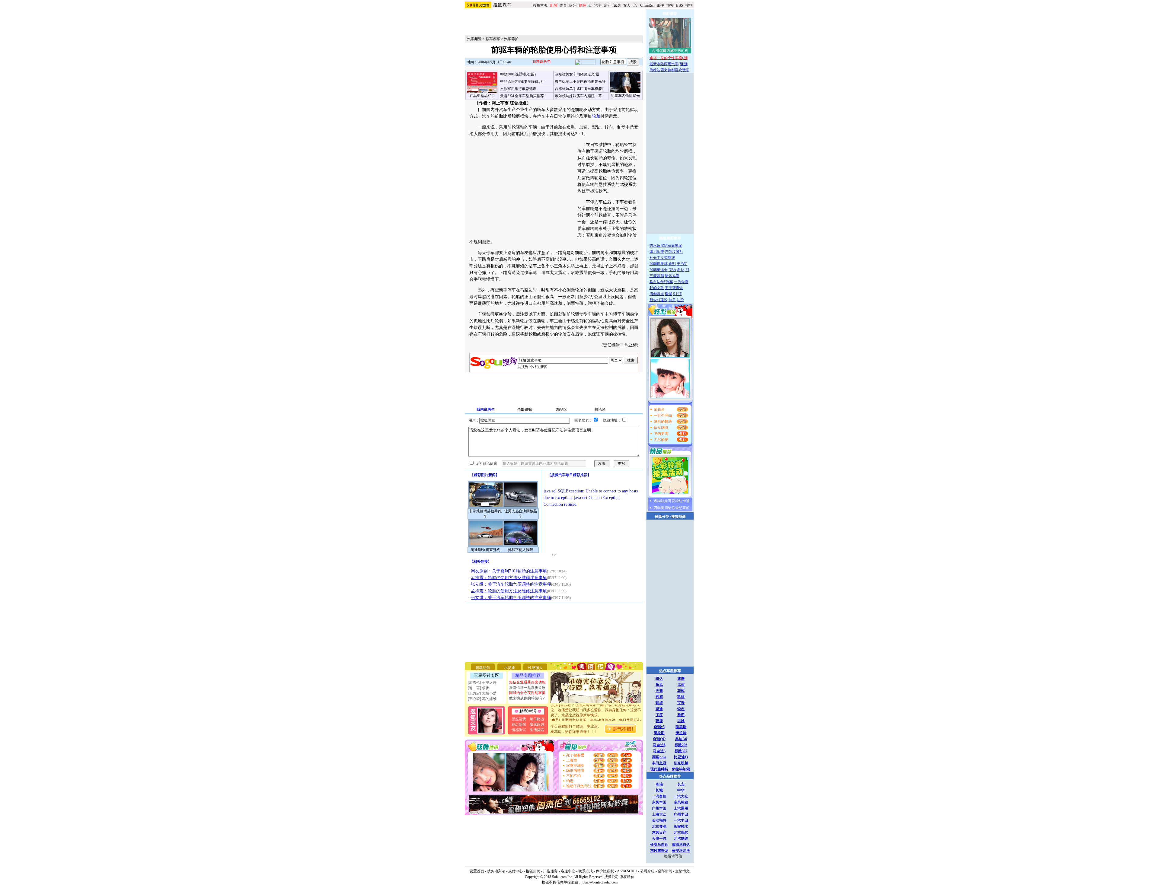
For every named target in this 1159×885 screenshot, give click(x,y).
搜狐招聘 (533, 871)
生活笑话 (537, 730)
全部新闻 (665, 871)
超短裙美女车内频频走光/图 (577, 74)
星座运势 (519, 719)
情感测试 (519, 730)
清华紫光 (657, 294)
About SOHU (627, 871)
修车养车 (493, 39)
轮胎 (596, 116)
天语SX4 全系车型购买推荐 (522, 96)
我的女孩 (657, 288)
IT (590, 5)
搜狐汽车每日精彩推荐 (569, 475)
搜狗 (689, 5)
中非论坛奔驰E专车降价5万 (522, 81)
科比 (681, 270)
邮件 (660, 5)
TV (635, 5)
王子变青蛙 (674, 288)
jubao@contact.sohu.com (600, 882)
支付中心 (515, 871)
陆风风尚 (672, 276)
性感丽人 (535, 668)
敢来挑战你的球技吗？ (527, 698)
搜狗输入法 (496, 871)
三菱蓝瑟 (657, 276)
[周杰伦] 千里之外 (482, 682)
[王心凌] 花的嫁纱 (482, 699)
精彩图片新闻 (485, 475)
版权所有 (627, 877)
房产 (607, 5)
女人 (627, 5)
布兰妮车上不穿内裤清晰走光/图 (580, 81)
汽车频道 (474, 39)
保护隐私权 (605, 871)
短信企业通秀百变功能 (527, 682)
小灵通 (509, 668)
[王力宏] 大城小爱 (482, 693)
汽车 (598, 5)
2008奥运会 (659, 270)
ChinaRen (647, 5)
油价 (680, 300)
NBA (672, 270)
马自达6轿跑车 (661, 282)
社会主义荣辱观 (662, 258)
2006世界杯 (659, 264)
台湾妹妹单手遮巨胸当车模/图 (579, 89)
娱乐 (572, 5)
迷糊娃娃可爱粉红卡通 (671, 501)
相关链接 (480, 561)
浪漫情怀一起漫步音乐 (527, 688)
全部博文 (682, 871)
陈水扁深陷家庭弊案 (666, 246)
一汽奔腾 (681, 282)
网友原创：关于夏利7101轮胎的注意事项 (509, 571)
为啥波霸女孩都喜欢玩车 (669, 70)
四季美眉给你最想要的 (671, 508)
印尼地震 (657, 252)
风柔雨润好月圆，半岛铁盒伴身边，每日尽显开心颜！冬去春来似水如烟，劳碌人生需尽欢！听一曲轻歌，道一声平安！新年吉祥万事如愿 (596, 716)
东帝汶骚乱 (674, 252)
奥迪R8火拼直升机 (485, 550)
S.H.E (677, 294)
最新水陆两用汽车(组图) (669, 64)
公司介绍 (647, 871)
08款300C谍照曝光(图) (518, 74)
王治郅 (682, 264)
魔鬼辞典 (537, 724)
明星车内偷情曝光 (625, 96)
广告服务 (550, 871)
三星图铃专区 (486, 675)
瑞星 (668, 294)
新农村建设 (659, 300)
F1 (687, 270)
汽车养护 (511, 39)
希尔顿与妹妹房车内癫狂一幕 (578, 96)
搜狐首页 (540, 5)
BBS (679, 5)
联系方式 (585, 871)
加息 (672, 300)
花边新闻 (519, 724)
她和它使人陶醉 (520, 550)
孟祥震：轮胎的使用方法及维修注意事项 (509, 577)
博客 (670, 5)
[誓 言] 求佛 (478, 688)
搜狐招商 (678, 516)
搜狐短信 (483, 668)
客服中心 (568, 871)
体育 (563, 5)
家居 (617, 5)
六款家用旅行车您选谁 (518, 89)
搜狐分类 (662, 516)
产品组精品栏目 (482, 96)
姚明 (672, 264)
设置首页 (477, 871)
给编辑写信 (673, 856)
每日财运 (537, 719)
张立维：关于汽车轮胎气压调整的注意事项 (511, 584)
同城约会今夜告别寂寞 (527, 693)
